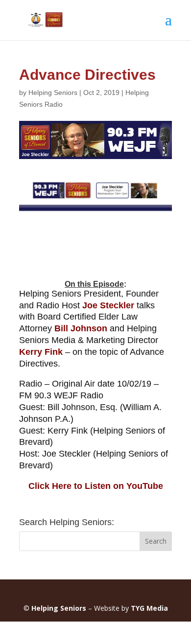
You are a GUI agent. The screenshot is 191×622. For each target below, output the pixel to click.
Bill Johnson (80, 328)
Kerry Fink (41, 352)
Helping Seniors (52, 92)
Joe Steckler (109, 305)
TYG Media (149, 608)
